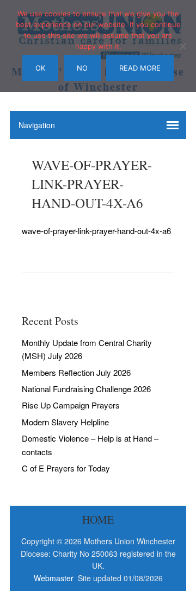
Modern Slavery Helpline (65, 421)
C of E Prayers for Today (66, 468)
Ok (40, 68)
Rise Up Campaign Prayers (71, 405)
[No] (182, 46)
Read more (140, 68)
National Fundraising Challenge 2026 (86, 388)
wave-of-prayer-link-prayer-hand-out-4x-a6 (96, 230)
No (82, 68)
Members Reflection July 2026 (76, 372)
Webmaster (55, 578)
